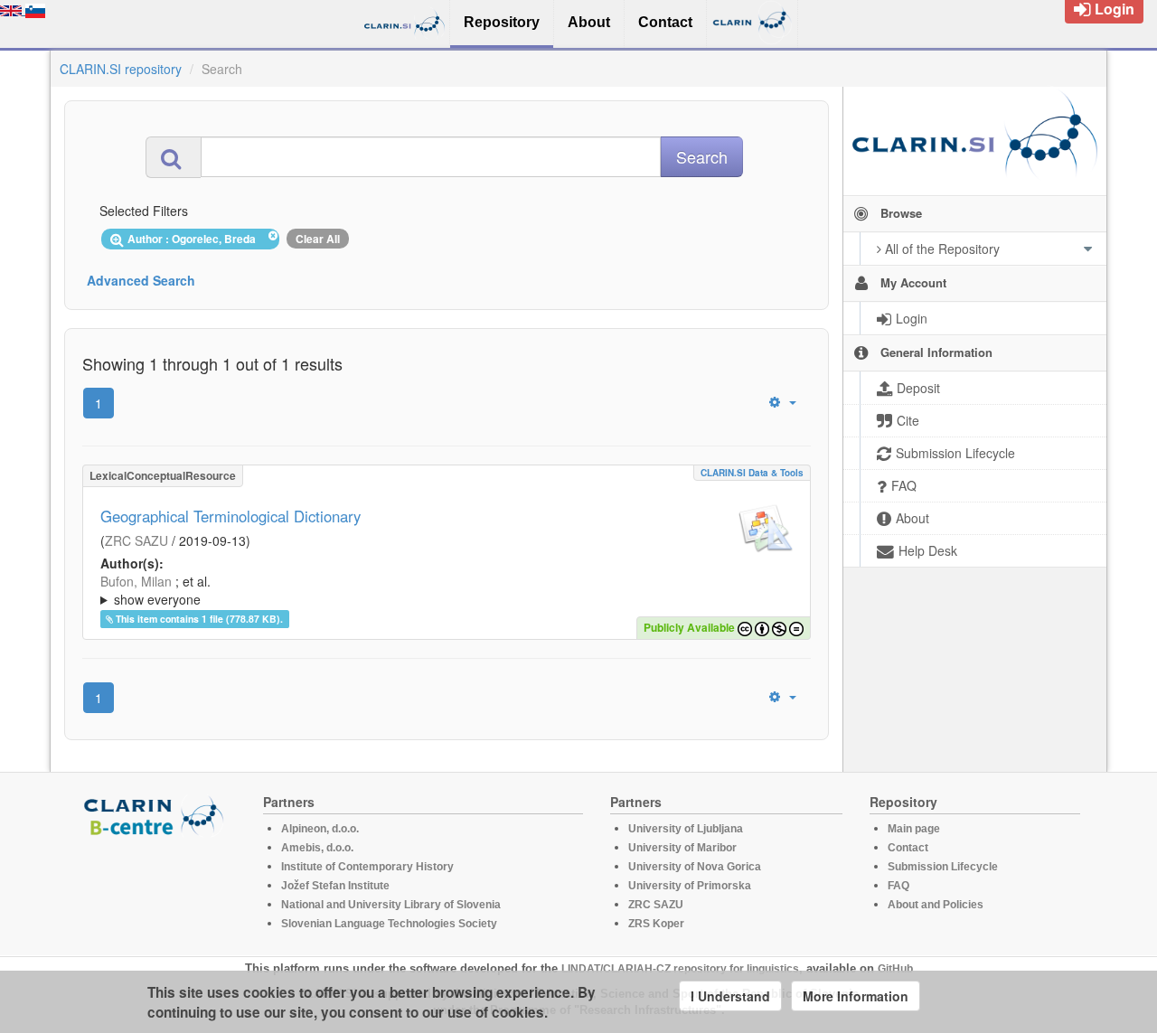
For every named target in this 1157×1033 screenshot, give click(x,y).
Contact (908, 847)
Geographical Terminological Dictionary (230, 516)
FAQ (898, 885)
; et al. (155, 590)
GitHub (895, 969)
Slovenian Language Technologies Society (389, 923)
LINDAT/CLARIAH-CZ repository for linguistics (680, 969)
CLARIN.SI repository (121, 69)
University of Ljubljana (685, 828)
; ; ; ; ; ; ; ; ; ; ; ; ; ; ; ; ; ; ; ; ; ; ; (446, 590)
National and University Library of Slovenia (391, 904)
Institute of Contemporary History (367, 866)
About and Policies (935, 904)
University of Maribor (682, 847)
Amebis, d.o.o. (317, 847)
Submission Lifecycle (943, 866)
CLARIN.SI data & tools (752, 472)
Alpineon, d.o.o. (320, 828)
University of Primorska (689, 885)
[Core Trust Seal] (156, 888)
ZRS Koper (656, 923)
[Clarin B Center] (156, 815)
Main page (914, 828)
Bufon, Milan (136, 581)
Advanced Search (141, 280)
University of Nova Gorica (694, 866)
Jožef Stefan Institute (335, 885)
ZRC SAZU (136, 540)
